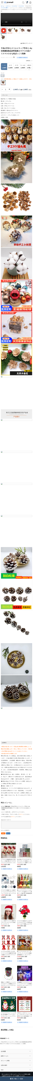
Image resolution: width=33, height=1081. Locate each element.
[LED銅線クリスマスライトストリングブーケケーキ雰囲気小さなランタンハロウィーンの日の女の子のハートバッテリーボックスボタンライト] (24, 973)
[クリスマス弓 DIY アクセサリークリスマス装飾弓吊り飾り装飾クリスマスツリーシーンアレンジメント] (8, 942)
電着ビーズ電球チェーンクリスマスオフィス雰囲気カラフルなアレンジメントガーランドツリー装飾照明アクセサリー (8, 985)
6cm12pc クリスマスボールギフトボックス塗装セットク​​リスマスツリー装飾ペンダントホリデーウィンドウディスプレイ (24, 863)
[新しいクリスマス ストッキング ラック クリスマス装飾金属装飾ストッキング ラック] (24, 942)
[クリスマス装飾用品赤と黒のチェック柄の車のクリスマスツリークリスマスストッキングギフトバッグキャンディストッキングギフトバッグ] (8, 850)
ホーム (2, 6)
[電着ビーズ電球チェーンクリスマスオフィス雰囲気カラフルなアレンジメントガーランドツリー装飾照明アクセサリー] (8, 973)
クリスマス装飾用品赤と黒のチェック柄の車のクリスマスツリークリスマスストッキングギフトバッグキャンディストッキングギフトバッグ (8, 863)
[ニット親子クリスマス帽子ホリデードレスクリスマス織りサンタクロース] (8, 912)
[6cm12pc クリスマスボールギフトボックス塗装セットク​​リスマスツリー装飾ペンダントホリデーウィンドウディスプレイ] (24, 850)
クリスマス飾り (4, 7)
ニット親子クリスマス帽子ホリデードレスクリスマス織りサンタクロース (8, 922)
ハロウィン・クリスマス (11, 6)
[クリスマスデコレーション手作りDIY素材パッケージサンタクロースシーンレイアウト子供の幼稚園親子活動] (8, 1004)
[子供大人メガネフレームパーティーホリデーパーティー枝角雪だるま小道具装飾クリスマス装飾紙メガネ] (24, 1004)
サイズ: (2, 73)
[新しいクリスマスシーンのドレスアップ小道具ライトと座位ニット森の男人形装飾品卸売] (24, 881)
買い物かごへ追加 (17, 1078)
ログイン (21, 814)
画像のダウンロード (27, 43)
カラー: (16, 79)
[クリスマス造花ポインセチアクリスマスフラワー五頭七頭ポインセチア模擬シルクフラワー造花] (24, 912)
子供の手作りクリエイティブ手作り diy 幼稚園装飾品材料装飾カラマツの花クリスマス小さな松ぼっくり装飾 (16, 1042)
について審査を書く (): (16, 808)
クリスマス (21, 6)
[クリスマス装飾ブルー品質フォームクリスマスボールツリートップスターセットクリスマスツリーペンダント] (8, 881)
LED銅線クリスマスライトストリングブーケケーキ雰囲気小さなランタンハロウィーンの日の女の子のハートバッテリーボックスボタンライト (24, 985)
